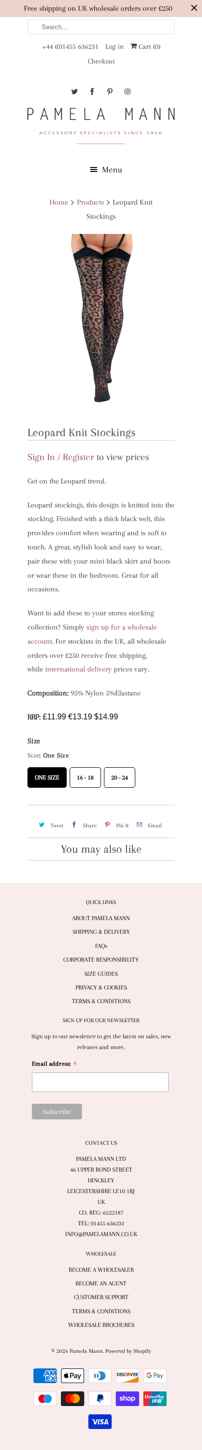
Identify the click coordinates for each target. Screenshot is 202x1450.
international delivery (78, 669)
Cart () (148, 46)
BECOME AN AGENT (101, 1283)
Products (90, 202)
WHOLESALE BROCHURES (101, 1325)
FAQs (101, 946)
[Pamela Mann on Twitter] (74, 92)
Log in (114, 46)
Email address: (54, 1065)
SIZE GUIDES (101, 973)
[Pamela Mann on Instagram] (127, 92)
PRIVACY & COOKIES (101, 987)
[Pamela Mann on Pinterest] (109, 92)
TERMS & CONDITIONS (101, 1001)
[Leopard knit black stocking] (101, 325)
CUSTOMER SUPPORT (101, 1297)
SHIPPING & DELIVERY (101, 931)
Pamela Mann (86, 1351)
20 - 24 (119, 774)
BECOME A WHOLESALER (101, 1269)
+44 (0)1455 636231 (70, 46)
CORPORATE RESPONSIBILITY (101, 959)
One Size (47, 774)
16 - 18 (85, 774)
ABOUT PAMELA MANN (101, 918)
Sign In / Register (60, 457)
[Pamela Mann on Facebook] (92, 92)
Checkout (101, 61)
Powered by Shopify (128, 1351)
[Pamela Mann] (101, 127)
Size (33, 740)
